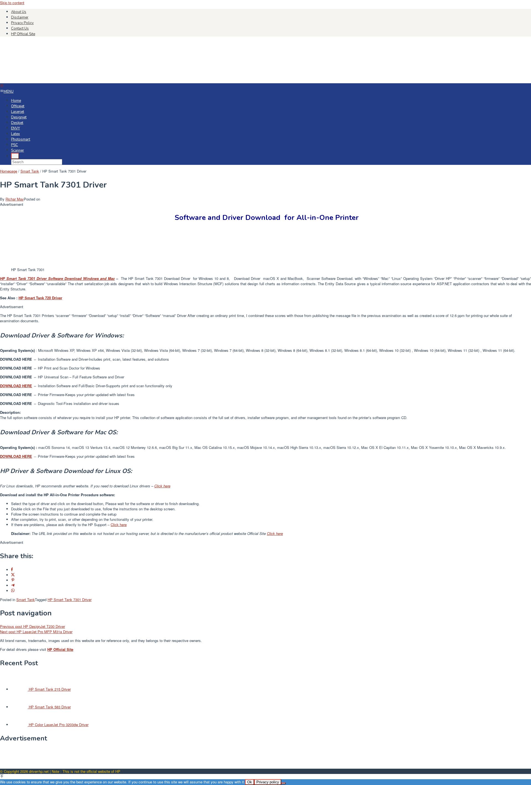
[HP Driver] (41, 80)
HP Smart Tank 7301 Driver (70, 599)
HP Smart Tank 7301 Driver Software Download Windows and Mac (57, 278)
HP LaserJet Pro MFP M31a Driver (36, 631)
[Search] (15, 156)
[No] (283, 783)
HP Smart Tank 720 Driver (40, 297)
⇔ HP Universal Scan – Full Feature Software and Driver (62, 376)
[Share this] (12, 569)
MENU (9, 91)
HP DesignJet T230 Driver (32, 626)
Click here (162, 485)
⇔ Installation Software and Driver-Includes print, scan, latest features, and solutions (84, 359)
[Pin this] (13, 580)
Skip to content (12, 2)
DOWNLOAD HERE (16, 456)
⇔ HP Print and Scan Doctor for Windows (50, 368)
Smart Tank (25, 599)
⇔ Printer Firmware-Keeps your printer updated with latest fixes (67, 394)
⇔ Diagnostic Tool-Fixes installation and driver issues (59, 403)
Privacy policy (267, 782)
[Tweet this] (13, 575)
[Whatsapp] (13, 590)
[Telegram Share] (13, 585)
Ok (249, 782)
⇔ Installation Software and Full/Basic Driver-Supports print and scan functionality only (86, 385)
